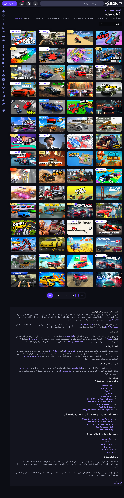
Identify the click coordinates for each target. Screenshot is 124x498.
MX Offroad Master (32, 356)
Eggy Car (109, 452)
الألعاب (119, 10)
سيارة (107, 10)
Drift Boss (109, 447)
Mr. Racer (107, 339)
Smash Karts (108, 385)
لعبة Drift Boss (111, 327)
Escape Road (108, 449)
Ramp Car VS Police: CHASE (100, 401)
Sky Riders (54, 351)
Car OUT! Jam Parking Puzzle (100, 399)
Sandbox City (66, 371)
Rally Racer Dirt (75, 341)
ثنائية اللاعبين (113, 320)
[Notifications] (21, 3)
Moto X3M (44, 353)
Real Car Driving (106, 407)
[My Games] (28, 3)
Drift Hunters (107, 444)
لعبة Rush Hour (86, 324)
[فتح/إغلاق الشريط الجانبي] (121, 4)
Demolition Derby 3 (104, 404)
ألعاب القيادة (77, 368)
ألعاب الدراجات (69, 351)
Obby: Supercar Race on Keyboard (98, 409)
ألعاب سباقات (68, 336)
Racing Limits (35, 339)
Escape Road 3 (107, 396)
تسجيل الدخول (10, 3)
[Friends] (35, 3)
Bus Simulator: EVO (104, 427)
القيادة (113, 10)
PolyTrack (109, 391)
